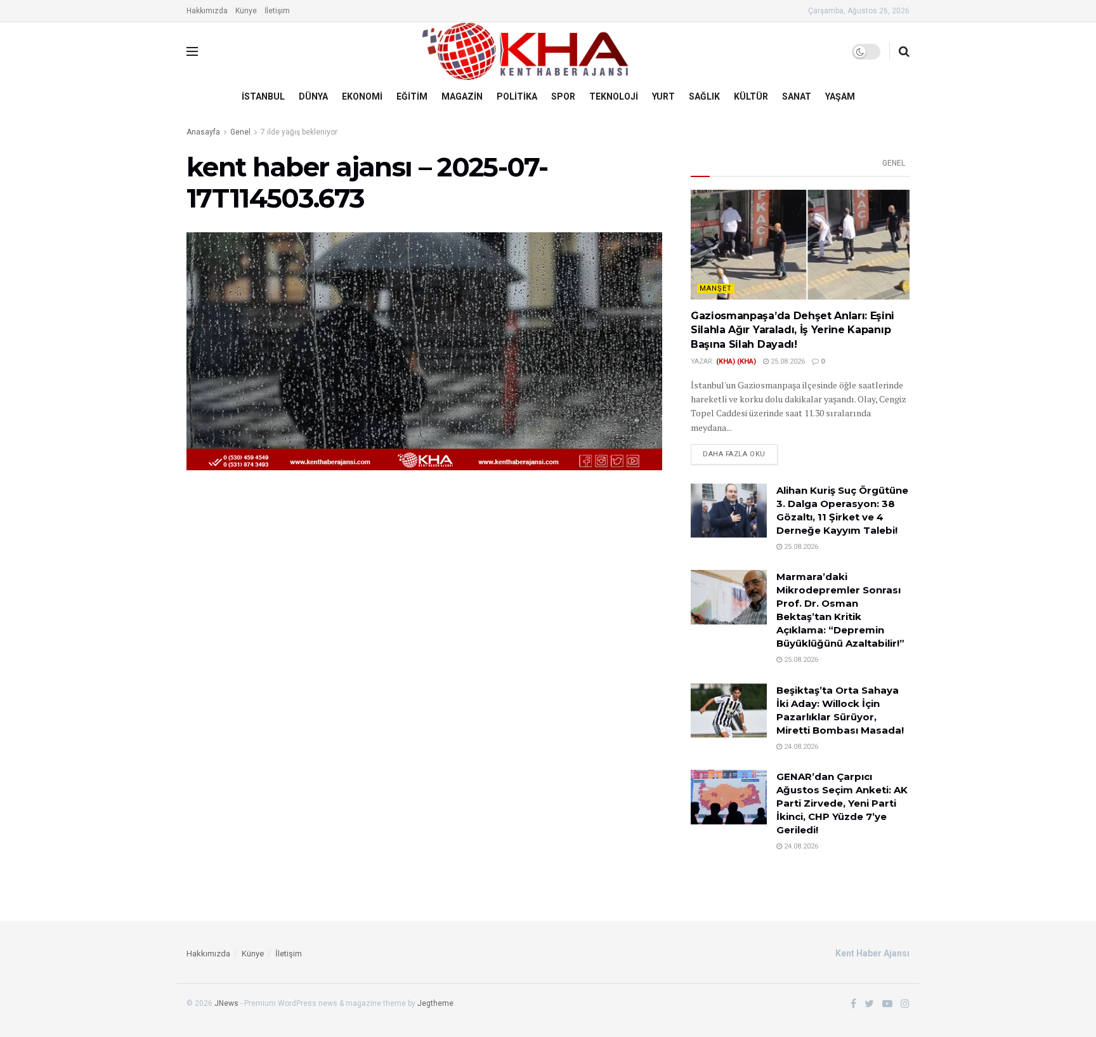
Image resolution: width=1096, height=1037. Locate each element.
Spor (563, 96)
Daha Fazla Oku (734, 454)
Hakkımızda (207, 10)
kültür (751, 96)
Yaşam (840, 96)
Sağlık (704, 96)
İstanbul (263, 96)
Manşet (716, 288)
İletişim (277, 10)
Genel (240, 132)
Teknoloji (613, 96)
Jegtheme (435, 1003)
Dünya (313, 96)
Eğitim (411, 96)
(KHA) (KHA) (736, 361)
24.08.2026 (800, 747)
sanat (796, 96)
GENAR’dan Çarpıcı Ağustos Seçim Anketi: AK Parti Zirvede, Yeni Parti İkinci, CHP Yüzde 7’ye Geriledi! (842, 803)
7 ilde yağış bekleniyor (299, 132)
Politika (517, 96)
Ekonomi (362, 96)
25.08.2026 (787, 361)
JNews (226, 1003)
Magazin (462, 96)
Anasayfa (203, 132)
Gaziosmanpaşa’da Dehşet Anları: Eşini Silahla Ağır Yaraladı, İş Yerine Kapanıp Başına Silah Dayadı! (792, 330)
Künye (246, 10)
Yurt (663, 96)
